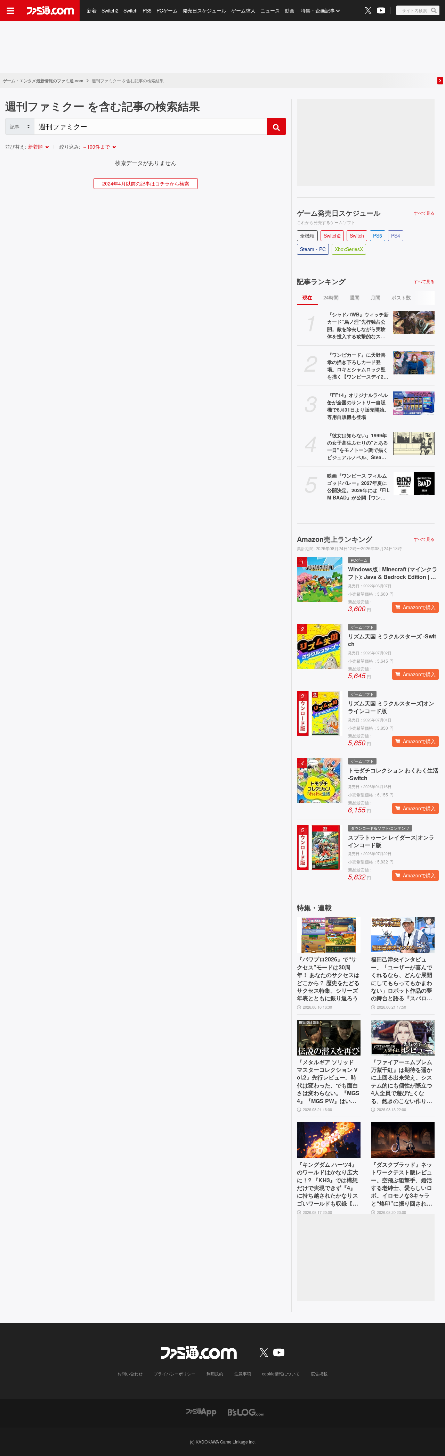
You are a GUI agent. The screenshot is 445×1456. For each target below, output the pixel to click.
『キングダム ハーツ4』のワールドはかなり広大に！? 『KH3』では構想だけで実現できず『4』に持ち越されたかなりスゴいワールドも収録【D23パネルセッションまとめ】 (328, 1184)
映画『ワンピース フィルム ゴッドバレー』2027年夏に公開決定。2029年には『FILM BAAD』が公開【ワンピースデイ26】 (358, 486)
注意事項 (242, 1373)
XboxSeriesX (349, 249)
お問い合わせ (130, 1373)
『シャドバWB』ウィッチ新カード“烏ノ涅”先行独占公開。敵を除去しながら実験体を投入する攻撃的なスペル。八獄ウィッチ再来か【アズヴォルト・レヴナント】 (358, 325)
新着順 (35, 146)
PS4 (395, 235)
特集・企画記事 (318, 10)
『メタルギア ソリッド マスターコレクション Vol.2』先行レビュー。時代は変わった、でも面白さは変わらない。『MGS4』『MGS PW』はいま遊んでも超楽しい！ (328, 1081)
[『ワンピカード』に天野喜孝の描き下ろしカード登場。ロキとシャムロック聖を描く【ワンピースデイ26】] (414, 362)
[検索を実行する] (276, 126)
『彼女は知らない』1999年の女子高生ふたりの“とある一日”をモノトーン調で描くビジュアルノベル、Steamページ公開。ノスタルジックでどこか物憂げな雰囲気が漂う (357, 446)
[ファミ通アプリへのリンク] (201, 1411)
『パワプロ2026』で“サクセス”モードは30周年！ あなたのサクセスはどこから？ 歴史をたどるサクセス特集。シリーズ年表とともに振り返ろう (328, 979)
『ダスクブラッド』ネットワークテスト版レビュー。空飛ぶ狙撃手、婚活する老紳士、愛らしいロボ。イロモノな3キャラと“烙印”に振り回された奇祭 (401, 1184)
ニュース (270, 10)
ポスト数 (401, 297)
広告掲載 (319, 1373)
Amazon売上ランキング (334, 539)
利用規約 (215, 1373)
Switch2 (110, 10)
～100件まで (96, 146)
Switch (130, 10)
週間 (354, 297)
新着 (92, 10)
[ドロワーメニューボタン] (10, 10)
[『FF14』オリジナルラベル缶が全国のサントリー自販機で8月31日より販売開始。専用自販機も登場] (414, 403)
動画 (289, 10)
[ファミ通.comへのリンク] (50, 10)
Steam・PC (313, 249)
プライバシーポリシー (174, 1373)
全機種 (307, 235)
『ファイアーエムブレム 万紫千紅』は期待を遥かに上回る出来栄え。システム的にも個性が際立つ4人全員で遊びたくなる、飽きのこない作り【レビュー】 (401, 1081)
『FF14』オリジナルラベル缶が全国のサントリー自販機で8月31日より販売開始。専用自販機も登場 (358, 405)
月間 (375, 297)
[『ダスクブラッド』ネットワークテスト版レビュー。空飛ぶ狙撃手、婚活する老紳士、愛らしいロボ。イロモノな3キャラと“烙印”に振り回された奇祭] (403, 1140)
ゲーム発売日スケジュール (338, 213)
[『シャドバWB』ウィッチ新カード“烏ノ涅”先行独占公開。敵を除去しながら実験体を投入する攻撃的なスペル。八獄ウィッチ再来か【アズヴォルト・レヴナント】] (414, 322)
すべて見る (424, 212)
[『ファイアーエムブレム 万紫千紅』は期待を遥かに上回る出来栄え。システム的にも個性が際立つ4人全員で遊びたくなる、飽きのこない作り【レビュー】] (403, 1038)
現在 (307, 297)
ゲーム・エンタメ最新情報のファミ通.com (43, 80)
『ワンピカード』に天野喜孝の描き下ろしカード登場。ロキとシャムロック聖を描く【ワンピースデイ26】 (356, 365)
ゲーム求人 (243, 10)
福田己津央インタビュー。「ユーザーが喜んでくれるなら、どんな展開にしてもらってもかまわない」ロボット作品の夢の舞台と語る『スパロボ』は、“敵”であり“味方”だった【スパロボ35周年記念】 (401, 979)
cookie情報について (281, 1373)
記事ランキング (321, 281)
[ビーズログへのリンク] (246, 1411)
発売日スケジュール (204, 10)
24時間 (331, 297)
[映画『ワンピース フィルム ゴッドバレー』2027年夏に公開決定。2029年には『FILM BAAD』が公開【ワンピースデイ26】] (414, 483)
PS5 (147, 10)
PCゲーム (167, 10)
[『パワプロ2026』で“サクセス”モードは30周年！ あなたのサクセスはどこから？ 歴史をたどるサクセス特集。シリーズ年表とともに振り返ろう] (329, 935)
